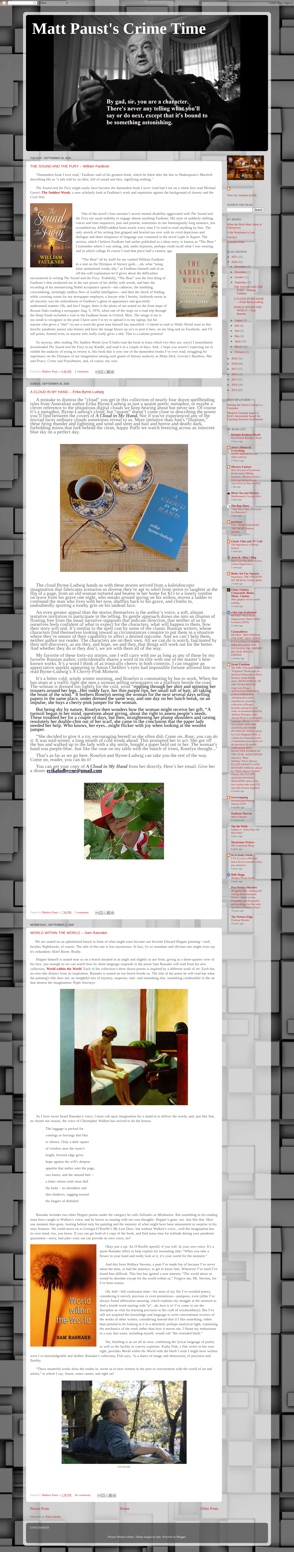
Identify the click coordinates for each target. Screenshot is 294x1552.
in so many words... (243, 855)
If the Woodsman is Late (241, 232)
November (241, 272)
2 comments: (82, 371)
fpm (158, 1536)
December (241, 266)
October (239, 277)
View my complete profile (242, 195)
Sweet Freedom (240, 664)
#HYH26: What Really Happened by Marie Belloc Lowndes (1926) (245, 619)
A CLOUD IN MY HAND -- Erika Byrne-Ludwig (67, 392)
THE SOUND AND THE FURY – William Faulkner (69, 166)
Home (124, 1508)
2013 (234, 390)
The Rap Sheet (240, 505)
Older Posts (209, 1508)
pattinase (236, 521)
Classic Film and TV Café (246, 541)
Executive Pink (235, 242)
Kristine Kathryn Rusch (245, 434)
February (240, 351)
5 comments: (82, 912)
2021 (234, 256)
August (239, 320)
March (239, 346)
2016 (234, 374)
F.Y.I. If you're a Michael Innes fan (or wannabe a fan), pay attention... (246, 861)
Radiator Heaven (241, 813)
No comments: (83, 1495)
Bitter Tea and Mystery (245, 493)
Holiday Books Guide (243, 878)
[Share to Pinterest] (112, 372)
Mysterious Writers (242, 842)
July (237, 325)
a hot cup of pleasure (244, 612)
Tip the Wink (239, 826)
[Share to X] (105, 372)
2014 (234, 384)
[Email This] (97, 372)
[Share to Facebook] (109, 372)
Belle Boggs (238, 874)
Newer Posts (39, 1508)
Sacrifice (232, 237)
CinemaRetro (239, 631)
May (237, 336)
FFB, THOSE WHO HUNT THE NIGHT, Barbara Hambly (245, 528)
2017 (234, 368)
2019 (234, 358)
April (238, 341)
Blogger (181, 1536)
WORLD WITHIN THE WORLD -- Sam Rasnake (68, 933)
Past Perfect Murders (244, 887)
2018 (234, 363)
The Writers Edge (242, 916)
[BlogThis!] (101, 372)
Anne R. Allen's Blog (243, 557)
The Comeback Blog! (242, 845)
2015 (234, 379)
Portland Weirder (240, 920)
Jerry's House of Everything (241, 449)
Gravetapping (239, 797)
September (241, 282)
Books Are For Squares (245, 573)
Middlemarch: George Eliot (246, 496)
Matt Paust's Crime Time (119, 28)
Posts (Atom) (53, 1516)
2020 (234, 262)
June (237, 330)
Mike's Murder (239, 816)
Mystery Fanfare (241, 466)
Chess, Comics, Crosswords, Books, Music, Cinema (243, 593)
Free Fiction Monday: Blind (246, 438)
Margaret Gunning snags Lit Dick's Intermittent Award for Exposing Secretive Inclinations (245, 416)
